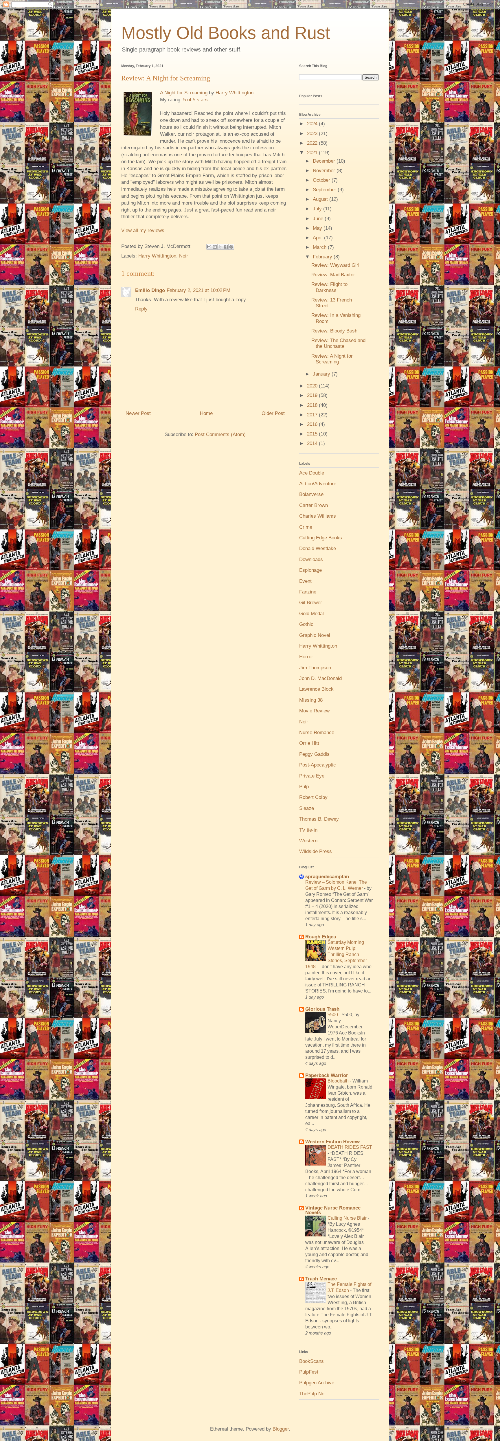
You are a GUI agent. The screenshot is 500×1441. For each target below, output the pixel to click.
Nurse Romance (316, 732)
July (318, 209)
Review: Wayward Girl (335, 265)
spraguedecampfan (327, 876)
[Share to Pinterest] (231, 247)
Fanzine (307, 592)
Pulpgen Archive (316, 1382)
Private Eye (311, 776)
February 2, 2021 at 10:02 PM (198, 290)
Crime (305, 527)
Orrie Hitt (309, 743)
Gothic (306, 624)
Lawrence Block (316, 689)
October (322, 180)
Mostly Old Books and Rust (225, 33)
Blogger (281, 1429)
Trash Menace (321, 1279)
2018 (313, 405)
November (325, 170)
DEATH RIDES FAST (350, 1147)
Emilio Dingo (150, 290)
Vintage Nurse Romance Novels (333, 1210)
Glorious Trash (322, 1009)
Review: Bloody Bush (334, 331)
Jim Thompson (315, 667)
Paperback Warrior (326, 1075)
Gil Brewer (310, 602)
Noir (183, 256)
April (318, 237)
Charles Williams (317, 516)
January (322, 374)
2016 (313, 424)
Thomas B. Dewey (319, 819)
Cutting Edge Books (320, 538)
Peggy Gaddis (314, 754)
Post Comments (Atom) (220, 434)
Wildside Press (315, 851)
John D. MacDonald (320, 678)
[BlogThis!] (215, 247)
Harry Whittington (234, 92)
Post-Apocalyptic (317, 765)
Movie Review (314, 711)
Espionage (310, 570)
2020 (313, 386)
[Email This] (209, 247)
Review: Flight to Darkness (329, 287)
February (323, 257)
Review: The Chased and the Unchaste (338, 343)
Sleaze (306, 808)
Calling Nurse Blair (348, 1218)
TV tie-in (308, 830)
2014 (313, 443)
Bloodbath (339, 1080)
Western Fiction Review (332, 1141)
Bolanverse (311, 494)
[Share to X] (220, 247)
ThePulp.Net (312, 1393)
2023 (313, 133)
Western (308, 840)
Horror (306, 656)
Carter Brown (313, 505)
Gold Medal (311, 613)
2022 (313, 143)
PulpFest (308, 1372)
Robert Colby (313, 797)
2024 (313, 123)
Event (305, 581)
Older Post (273, 413)
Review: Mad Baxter (333, 274)
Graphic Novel (314, 635)
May (318, 228)
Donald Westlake (317, 548)
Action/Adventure (317, 483)
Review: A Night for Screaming (332, 359)
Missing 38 (311, 700)
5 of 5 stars (195, 99)
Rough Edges (320, 937)
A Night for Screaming (183, 92)
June (319, 218)
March (320, 247)
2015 (313, 434)
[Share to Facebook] (226, 247)
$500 (333, 1014)
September (325, 189)
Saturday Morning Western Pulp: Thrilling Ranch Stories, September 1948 (336, 954)
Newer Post (138, 413)
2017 (313, 415)
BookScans (311, 1361)
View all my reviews (142, 230)
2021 (313, 152)
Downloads (311, 559)
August (321, 199)
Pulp (304, 786)
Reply (141, 309)
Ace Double (311, 473)
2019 (313, 395)
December (325, 161)
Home (206, 413)
